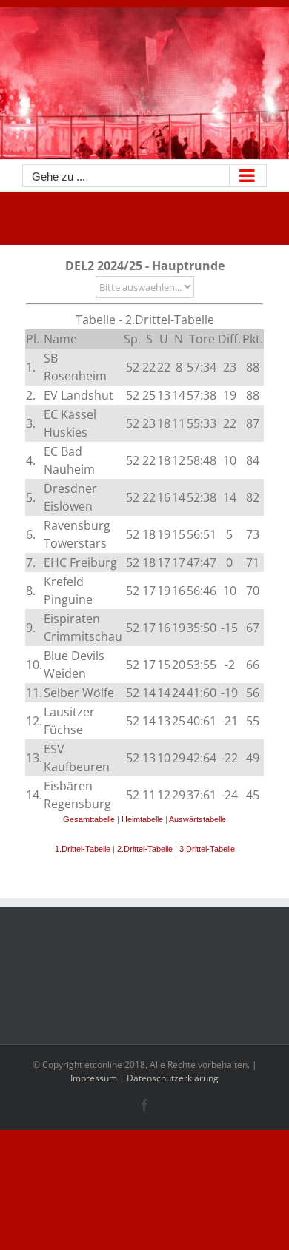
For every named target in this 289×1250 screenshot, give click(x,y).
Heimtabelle (142, 819)
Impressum (93, 1078)
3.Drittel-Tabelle (207, 848)
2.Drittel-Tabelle (145, 848)
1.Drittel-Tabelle (82, 848)
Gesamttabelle (89, 819)
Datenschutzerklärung (173, 1078)
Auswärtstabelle (197, 819)
